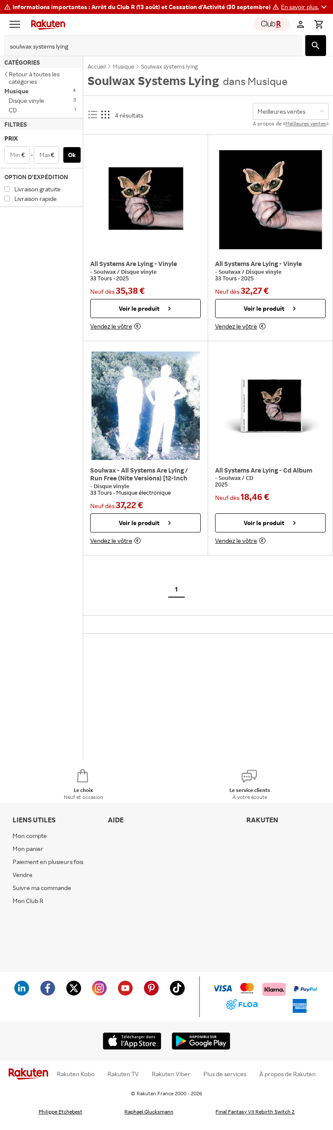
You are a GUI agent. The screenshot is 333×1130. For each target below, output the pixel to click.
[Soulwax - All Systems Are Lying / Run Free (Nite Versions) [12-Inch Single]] (145, 405)
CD (249, 477)
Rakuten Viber (171, 1074)
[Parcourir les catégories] (17, 24)
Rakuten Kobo (76, 1074)
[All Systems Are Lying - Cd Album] (270, 405)
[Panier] (318, 24)
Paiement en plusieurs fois (48, 861)
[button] (305, 7)
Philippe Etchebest (60, 1111)
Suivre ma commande (42, 887)
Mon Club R (28, 900)
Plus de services (224, 1074)
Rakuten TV (123, 1074)
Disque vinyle (139, 271)
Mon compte (30, 835)
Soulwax (105, 271)
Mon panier (28, 848)
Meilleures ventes (305, 123)
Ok (72, 154)
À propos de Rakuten (287, 1074)
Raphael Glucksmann (148, 1111)
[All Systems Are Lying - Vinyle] (145, 199)
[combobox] (146, 46)
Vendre (23, 874)
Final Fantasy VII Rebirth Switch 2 (254, 1111)
